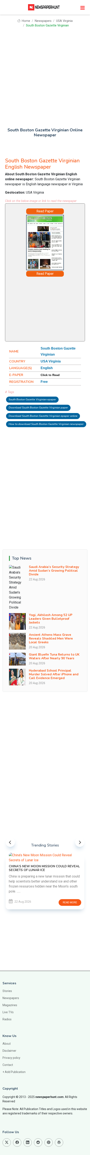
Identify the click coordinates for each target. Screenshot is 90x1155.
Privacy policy (11, 1057)
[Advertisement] (45, 74)
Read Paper (45, 211)
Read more (70, 902)
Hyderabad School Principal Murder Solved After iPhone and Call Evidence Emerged (53, 674)
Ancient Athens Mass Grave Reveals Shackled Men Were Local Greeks (51, 638)
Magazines (10, 1005)
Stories (7, 990)
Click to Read (50, 375)
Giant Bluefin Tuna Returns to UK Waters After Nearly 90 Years (54, 656)
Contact (8, 1064)
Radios (7, 1019)
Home (25, 21)
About (7, 1043)
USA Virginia (64, 21)
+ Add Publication (14, 1071)
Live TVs (8, 1012)
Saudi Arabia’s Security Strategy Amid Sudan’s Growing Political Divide (54, 570)
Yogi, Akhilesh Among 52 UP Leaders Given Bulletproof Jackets (50, 619)
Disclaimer (9, 1050)
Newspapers (43, 21)
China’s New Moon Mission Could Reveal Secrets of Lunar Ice (44, 868)
